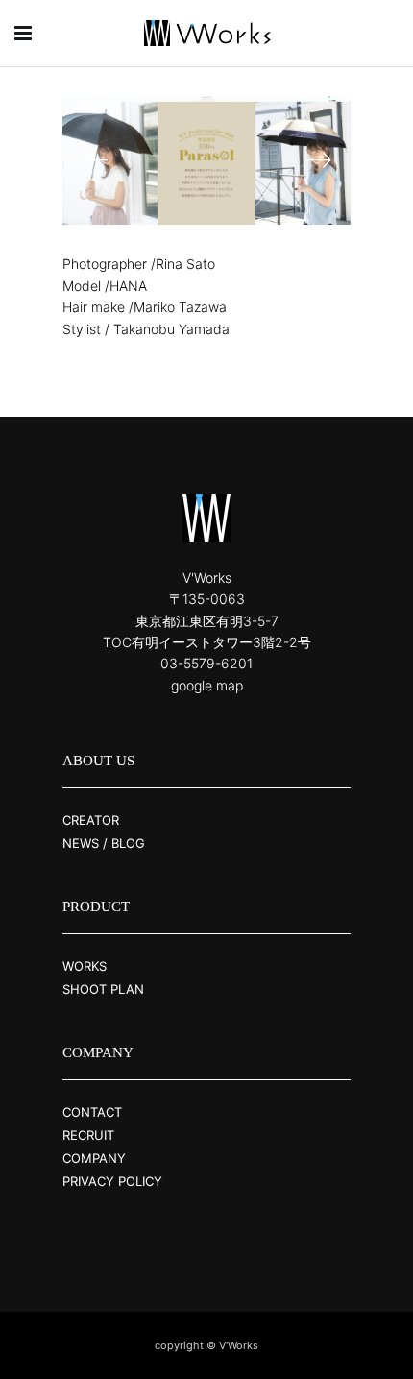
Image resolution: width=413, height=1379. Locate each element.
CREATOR (90, 820)
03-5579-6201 (206, 663)
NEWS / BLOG (103, 843)
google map (207, 685)
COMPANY (94, 1158)
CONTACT (92, 1112)
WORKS (84, 966)
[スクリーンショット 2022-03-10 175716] (174, 160)
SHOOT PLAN (103, 989)
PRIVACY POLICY (112, 1181)
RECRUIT (88, 1135)
